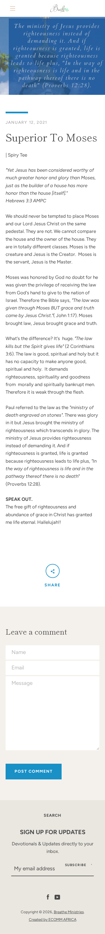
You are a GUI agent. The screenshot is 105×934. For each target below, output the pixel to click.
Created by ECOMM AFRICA (52, 919)
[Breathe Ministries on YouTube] (57, 896)
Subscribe (76, 865)
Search (52, 815)
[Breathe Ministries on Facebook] (48, 896)
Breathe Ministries (69, 912)
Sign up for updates (52, 832)
